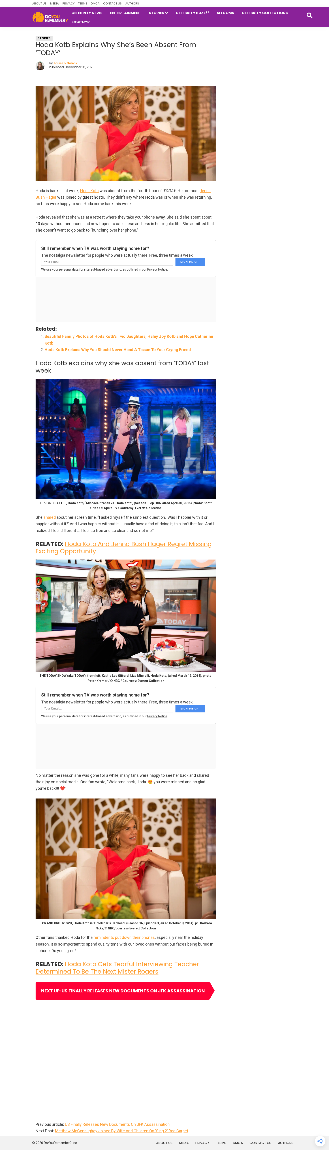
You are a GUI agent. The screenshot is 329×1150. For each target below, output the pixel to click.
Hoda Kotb (89, 190)
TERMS (82, 3)
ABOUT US (39, 3)
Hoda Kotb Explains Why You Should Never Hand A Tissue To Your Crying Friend (118, 349)
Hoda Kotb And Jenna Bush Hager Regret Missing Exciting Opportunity (124, 547)
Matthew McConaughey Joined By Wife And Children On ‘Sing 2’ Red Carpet (121, 1130)
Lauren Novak (65, 63)
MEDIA (54, 3)
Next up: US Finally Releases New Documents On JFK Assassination (123, 991)
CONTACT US (112, 3)
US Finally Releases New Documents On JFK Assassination (117, 1124)
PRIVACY (68, 3)
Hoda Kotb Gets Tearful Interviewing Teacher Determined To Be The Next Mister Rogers (117, 967)
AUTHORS (132, 3)
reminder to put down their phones (124, 937)
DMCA (95, 3)
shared (49, 517)
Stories (44, 38)
